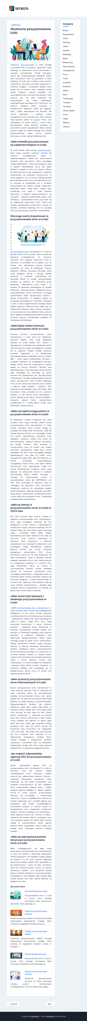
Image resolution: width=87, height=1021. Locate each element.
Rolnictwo (67, 86)
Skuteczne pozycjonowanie (31, 245)
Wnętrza (66, 123)
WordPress (35, 1016)
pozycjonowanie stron (19, 252)
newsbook (50, 1016)
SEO (36, 103)
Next (50, 1004)
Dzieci (65, 38)
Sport (65, 94)
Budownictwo (68, 34)
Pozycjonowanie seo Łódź (35, 954)
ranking (37, 120)
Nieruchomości (69, 66)
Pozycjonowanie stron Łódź (36, 891)
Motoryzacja (68, 62)
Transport (67, 102)
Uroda (65, 115)
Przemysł (66, 82)
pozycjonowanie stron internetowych (33, 608)
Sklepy (65, 90)
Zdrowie (66, 127)
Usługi (65, 119)
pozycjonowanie (27, 65)
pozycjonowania (44, 150)
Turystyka (67, 106)
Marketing (16, 25)
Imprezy (66, 50)
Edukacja (66, 42)
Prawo (65, 78)
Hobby (65, 46)
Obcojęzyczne (69, 70)
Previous (13, 1004)
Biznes (65, 30)
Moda (65, 58)
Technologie (68, 99)
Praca (65, 74)
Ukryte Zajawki (69, 110)
